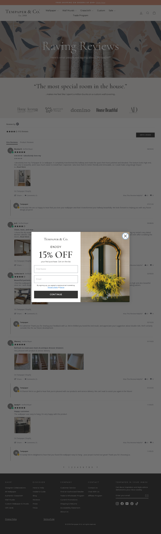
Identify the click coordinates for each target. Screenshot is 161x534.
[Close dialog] (125, 236)
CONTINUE (56, 294)
